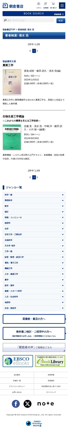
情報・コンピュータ (13, 217)
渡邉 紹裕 (29, 70)
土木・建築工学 (11, 274)
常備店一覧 (17, 380)
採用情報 (51, 375)
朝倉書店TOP (9, 29)
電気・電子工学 (11, 263)
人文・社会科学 (11, 297)
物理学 (7, 223)
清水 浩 (53, 70)
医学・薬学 (9, 285)
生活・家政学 (10, 308)
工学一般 (8, 251)
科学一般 (8, 195)
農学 (7, 280)
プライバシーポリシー (17, 386)
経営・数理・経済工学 (14, 257)
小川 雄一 (34, 129)
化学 (7, 229)
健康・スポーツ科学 (13, 291)
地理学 (7, 302)
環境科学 (8, 200)
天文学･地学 (10, 246)
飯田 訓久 (42, 70)
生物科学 (8, 240)
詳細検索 (57, 14)
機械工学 (8, 268)
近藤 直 (28, 126)
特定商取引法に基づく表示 (51, 386)
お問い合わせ (17, 392)
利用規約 (51, 380)
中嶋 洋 (48, 126)
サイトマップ (51, 392)
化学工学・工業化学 (13, 234)
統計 (7, 212)
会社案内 (17, 375)
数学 (7, 206)
